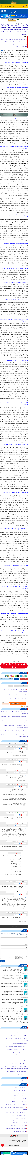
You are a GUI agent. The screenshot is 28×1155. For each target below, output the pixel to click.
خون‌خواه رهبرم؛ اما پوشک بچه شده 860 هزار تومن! (17, 1093)
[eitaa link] (7, 664)
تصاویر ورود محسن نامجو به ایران (20, 1090)
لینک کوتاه (24, 678)
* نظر (26, 947)
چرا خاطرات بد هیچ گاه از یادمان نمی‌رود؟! (19, 1036)
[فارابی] (14, 20)
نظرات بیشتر (14, 926)
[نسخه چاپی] (26, 676)
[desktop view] (5, 11)
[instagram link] (10, 664)
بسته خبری (17, 686)
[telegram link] (18, 664)
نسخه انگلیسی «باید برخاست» (21, 1074)
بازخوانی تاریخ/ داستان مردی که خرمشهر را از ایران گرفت (16, 699)
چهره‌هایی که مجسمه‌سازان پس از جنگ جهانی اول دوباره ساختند (15, 1049)
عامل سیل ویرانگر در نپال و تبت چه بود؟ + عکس (17, 1118)
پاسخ (7, 748)
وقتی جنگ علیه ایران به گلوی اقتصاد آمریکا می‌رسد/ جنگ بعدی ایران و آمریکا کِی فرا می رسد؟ (14, 690)
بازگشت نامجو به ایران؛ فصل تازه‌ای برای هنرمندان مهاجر (16, 1128)
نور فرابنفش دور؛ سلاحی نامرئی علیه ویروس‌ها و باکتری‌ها (16, 1046)
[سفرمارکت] (14, 703)
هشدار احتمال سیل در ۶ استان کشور (20, 1061)
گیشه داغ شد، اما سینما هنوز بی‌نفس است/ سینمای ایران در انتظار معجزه (14, 695)
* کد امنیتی (25, 956)
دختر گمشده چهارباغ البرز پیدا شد (20, 1131)
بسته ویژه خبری (24, 686)
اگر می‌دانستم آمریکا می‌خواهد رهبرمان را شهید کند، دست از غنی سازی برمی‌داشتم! (14, 1108)
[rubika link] (24, 664)
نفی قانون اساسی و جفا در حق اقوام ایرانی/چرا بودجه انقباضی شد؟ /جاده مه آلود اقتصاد (14, 712)
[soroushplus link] (13, 664)
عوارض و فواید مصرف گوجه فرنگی (20, 1096)
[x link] (4, 664)
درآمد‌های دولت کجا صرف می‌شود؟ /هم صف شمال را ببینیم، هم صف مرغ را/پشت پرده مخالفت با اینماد (14, 731)
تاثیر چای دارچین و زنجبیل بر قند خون (19, 1115)
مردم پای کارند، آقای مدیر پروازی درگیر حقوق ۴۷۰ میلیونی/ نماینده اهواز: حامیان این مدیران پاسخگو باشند (14, 1121)
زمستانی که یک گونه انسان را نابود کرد (20, 1043)
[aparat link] (13, 667)
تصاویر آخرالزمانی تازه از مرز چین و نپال (19, 1087)
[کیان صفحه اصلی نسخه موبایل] (14, 1153)
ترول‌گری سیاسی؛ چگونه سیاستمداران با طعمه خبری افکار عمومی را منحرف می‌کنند (15, 1039)
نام (26, 936)
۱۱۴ (4, 50)
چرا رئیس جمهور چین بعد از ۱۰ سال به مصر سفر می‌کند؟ (16, 1071)
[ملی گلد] (14, 2)
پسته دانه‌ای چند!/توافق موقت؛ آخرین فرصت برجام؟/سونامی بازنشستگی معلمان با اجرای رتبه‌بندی (14, 735)
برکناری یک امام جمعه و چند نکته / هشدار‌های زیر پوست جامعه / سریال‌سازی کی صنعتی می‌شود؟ (16, 726)
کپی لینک (16, 679)
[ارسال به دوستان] (23, 676)
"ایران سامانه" (11, 1145)
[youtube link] (15, 667)
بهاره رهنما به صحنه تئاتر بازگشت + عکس (19, 1055)
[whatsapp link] (21, 664)
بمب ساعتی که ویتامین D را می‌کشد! (20, 1033)
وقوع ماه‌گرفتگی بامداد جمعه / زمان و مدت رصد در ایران (16, 1112)
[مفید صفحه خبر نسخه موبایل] (14, 6)
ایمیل (26, 942)
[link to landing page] (14, 11)
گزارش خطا (26, 706)
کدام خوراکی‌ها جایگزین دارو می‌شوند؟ (19, 1102)
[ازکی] (14, 16)
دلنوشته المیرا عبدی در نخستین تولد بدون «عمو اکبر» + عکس (15, 1104)
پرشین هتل (24, 1080)
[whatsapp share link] (16, 676)
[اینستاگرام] (10, 676)
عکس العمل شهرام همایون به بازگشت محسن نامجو (17, 1099)
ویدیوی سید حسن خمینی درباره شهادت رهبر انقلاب (17, 1058)
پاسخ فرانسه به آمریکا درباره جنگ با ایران (19, 1063)
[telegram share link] (21, 676)
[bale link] (15, 664)
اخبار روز (10, 686)
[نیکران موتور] (14, 114)
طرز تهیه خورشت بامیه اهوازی (21, 1030)
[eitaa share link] (13, 676)
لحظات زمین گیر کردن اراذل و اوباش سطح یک (18, 1125)
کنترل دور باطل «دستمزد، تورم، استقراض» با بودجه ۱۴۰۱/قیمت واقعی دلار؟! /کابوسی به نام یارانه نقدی (14, 717)
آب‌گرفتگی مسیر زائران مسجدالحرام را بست (19, 1052)
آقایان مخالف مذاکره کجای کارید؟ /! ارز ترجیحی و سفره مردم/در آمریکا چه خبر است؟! (14, 721)
